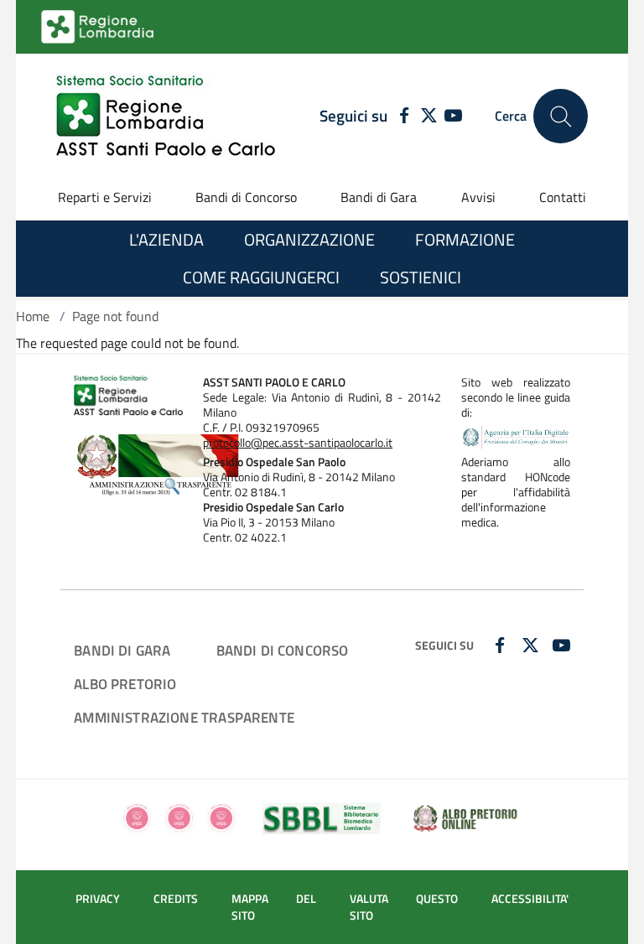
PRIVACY (97, 899)
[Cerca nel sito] (560, 116)
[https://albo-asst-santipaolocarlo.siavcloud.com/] (465, 817)
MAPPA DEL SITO (273, 907)
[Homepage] (165, 116)
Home (32, 316)
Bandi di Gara (378, 197)
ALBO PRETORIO (125, 683)
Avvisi (478, 197)
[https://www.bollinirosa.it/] (179, 817)
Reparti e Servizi (105, 197)
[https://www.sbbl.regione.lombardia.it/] (322, 817)
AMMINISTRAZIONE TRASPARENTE (184, 717)
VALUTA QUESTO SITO (403, 907)
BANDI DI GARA (122, 650)
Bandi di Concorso (246, 197)
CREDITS (175, 899)
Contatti (562, 197)
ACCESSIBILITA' (530, 899)
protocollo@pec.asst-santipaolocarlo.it (297, 442)
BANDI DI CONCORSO (282, 650)
